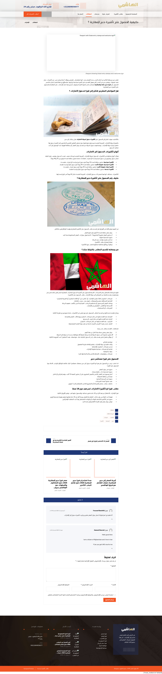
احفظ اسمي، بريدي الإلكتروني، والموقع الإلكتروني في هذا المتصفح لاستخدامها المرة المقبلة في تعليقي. (80, 595)
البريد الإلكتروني (87, 585)
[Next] (47, 452)
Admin (112, 410)
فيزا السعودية (102, 641)
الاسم (113, 585)
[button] (50, 14)
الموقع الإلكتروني (63, 585)
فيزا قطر (104, 636)
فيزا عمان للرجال (102, 643)
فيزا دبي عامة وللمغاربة (103, 85)
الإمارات (112, 417)
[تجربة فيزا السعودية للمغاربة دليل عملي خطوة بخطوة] (75, 636)
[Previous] (50, 452)
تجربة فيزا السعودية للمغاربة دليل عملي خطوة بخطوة (62, 636)
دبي (113, 421)
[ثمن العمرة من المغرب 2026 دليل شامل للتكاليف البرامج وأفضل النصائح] (75, 644)
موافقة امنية (103, 646)
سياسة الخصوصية (101, 648)
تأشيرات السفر (82, 488)
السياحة (108, 421)
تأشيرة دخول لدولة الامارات (86, 139)
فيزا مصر (104, 634)
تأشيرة (102, 421)
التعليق (113, 566)
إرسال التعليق (109, 600)
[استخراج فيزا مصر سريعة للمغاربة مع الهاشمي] (128, 5)
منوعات (106, 417)
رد (111, 519)
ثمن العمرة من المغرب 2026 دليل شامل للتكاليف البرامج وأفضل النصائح (62, 644)
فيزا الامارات (103, 639)
